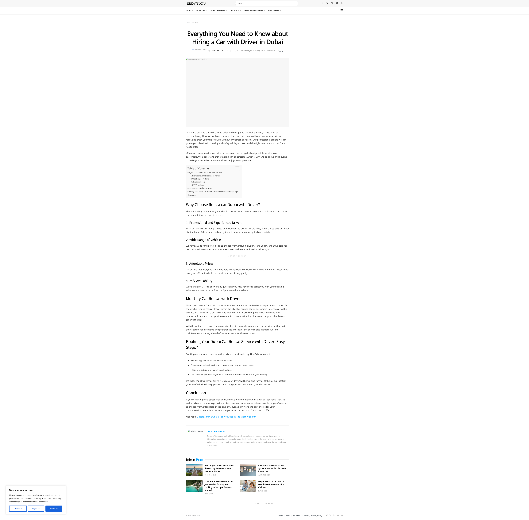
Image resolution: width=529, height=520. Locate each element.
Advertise (296, 515)
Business (200, 10)
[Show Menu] (342, 10)
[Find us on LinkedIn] (342, 3)
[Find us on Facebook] (322, 3)
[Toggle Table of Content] (236, 168)
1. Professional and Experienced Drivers (205, 176)
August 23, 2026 (210, 475)
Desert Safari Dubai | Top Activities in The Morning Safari (226, 416)
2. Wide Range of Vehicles (200, 179)
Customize (18, 508)
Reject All (36, 508)
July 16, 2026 (209, 494)
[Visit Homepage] (196, 3)
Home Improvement (253, 10)
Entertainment (217, 10)
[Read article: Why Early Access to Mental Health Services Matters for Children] (248, 486)
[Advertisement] (319, 41)
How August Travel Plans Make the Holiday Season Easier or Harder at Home (219, 468)
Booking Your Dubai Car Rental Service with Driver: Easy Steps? (213, 191)
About (288, 515)
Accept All (54, 508)
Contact (306, 515)
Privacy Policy (316, 515)
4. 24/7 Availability (197, 185)
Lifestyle (234, 10)
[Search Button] (295, 3)
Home (188, 22)
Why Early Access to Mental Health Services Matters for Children (271, 484)
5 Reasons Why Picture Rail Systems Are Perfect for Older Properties (272, 468)
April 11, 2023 (235, 51)
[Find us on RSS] (332, 3)
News (188, 10)
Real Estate (273, 10)
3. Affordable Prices (198, 182)
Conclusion (191, 195)
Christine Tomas (218, 51)
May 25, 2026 (262, 491)
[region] (36, 500)
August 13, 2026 (264, 475)
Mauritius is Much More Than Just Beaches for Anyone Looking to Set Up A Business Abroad (219, 485)
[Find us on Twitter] (327, 3)
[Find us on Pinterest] (337, 3)
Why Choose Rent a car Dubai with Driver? (204, 172)
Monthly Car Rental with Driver (199, 188)
